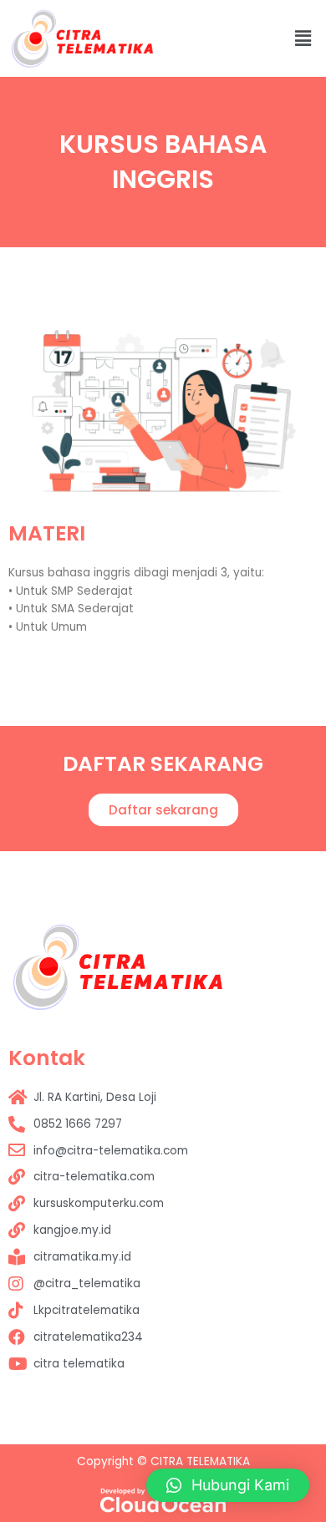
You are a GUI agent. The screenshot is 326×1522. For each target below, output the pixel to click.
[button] (163, 810)
